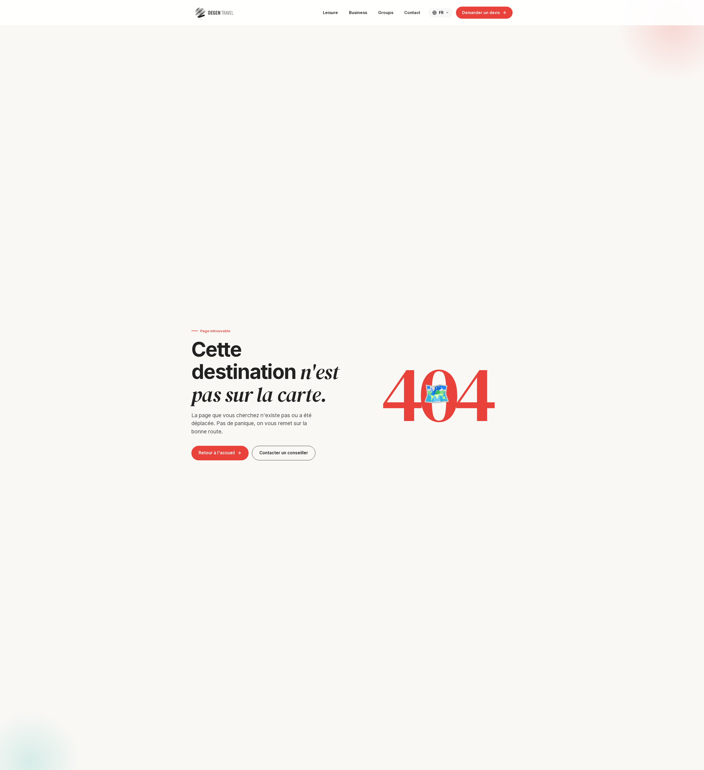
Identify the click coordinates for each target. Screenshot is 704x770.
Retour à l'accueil (217, 452)
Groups (385, 12)
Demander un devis (481, 12)
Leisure (330, 12)
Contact (412, 12)
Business (358, 12)
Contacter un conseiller (283, 452)
